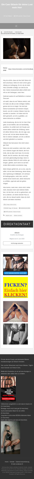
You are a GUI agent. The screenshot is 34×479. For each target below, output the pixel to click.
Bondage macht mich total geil (10, 408)
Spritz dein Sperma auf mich (9, 420)
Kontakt (12, 462)
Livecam (15, 137)
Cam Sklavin (8, 16)
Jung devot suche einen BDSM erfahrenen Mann (16, 415)
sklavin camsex (18, 215)
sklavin (17, 233)
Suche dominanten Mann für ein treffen (13, 411)
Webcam (18, 174)
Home (6, 462)
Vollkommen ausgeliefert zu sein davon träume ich (16, 404)
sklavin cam (9, 215)
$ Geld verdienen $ (17, 464)
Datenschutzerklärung (22, 462)
